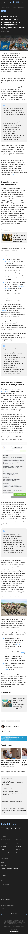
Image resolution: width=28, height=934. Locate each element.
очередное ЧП (6, 391)
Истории (18, 839)
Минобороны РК (9, 721)
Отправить (14, 913)
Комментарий (5, 853)
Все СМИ (7, 773)
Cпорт (3, 849)
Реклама (3, 865)
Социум (14, 7)
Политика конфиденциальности (10, 868)
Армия (3, 721)
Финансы (3, 846)
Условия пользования (7, 872)
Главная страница (5, 7)
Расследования (5, 839)
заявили (3, 310)
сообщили (8, 261)
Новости (18, 846)
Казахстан (17, 721)
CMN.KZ (13, 174)
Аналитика (4, 843)
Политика (19, 843)
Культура (18, 849)
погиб (18, 644)
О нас (2, 862)
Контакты (3, 875)
